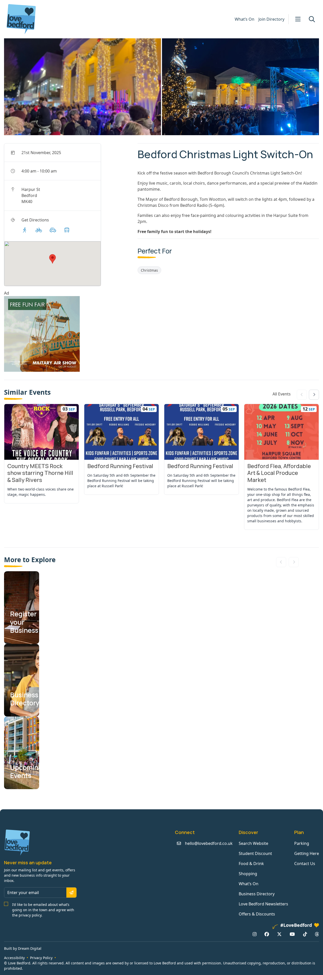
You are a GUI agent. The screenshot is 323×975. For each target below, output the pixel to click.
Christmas (149, 270)
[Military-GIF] (68, 334)
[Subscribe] (71, 892)
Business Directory (257, 894)
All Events (282, 394)
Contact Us (304, 863)
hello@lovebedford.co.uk (209, 843)
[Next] (314, 395)
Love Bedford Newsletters (263, 904)
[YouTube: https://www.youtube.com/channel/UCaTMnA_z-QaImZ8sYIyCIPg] (292, 934)
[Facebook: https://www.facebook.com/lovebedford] (266, 934)
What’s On (244, 19)
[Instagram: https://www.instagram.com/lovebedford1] (255, 934)
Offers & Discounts (257, 914)
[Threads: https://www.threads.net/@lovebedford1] (317, 934)
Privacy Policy (41, 957)
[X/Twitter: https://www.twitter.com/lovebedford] (279, 934)
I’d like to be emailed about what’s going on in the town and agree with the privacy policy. (43, 909)
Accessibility (14, 957)
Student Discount (255, 853)
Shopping (248, 873)
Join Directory (271, 19)
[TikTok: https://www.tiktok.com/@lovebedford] (305, 934)
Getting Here (306, 853)
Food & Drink (251, 863)
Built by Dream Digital (22, 948)
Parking (301, 843)
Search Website (253, 843)
